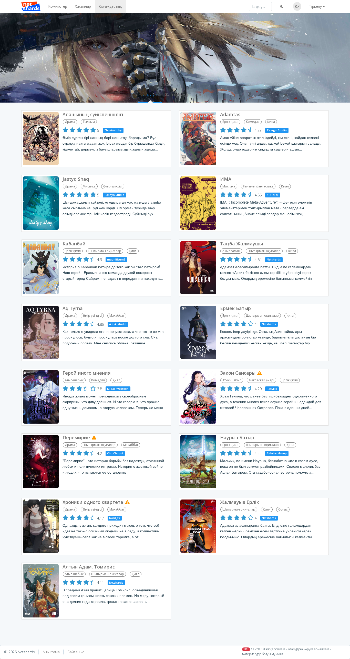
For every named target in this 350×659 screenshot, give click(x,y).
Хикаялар (83, 6)
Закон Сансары (237, 373)
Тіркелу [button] (315, 6)
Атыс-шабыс (74, 380)
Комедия (253, 121)
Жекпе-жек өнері (261, 380)
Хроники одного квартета (93, 502)
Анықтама (51, 652)
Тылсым (89, 121)
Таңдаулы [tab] (150, 94)
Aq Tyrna (73, 308)
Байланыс (76, 652)
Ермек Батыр (235, 308)
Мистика (89, 186)
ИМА (225, 179)
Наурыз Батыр (237, 437)
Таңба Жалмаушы (241, 244)
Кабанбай (74, 244)
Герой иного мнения (87, 373)
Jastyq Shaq (76, 179)
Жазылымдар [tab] (177, 94)
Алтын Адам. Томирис (89, 567)
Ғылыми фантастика (258, 186)
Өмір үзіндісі (112, 186)
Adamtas (230, 114)
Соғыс (282, 509)
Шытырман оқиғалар (104, 251)
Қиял (271, 121)
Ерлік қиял (230, 121)
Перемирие (76, 437)
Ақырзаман (231, 251)
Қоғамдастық (110, 6)
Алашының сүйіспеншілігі (93, 114)
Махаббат (116, 315)
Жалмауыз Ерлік (239, 502)
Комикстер (57, 6)
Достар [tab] (202, 94)
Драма (70, 121)
